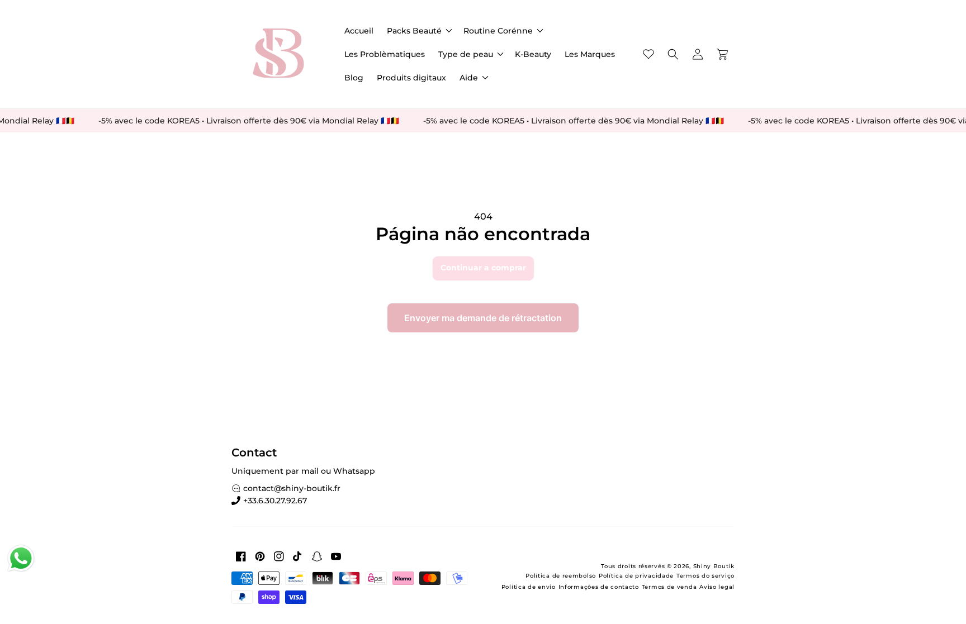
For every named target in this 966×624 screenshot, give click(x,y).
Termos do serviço (705, 575)
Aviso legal (717, 586)
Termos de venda (669, 586)
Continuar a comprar (483, 268)
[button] (418, 30)
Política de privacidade (636, 575)
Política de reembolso (560, 575)
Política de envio (528, 586)
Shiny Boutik (714, 566)
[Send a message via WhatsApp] (21, 558)
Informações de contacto (598, 586)
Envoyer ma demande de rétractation (483, 317)
